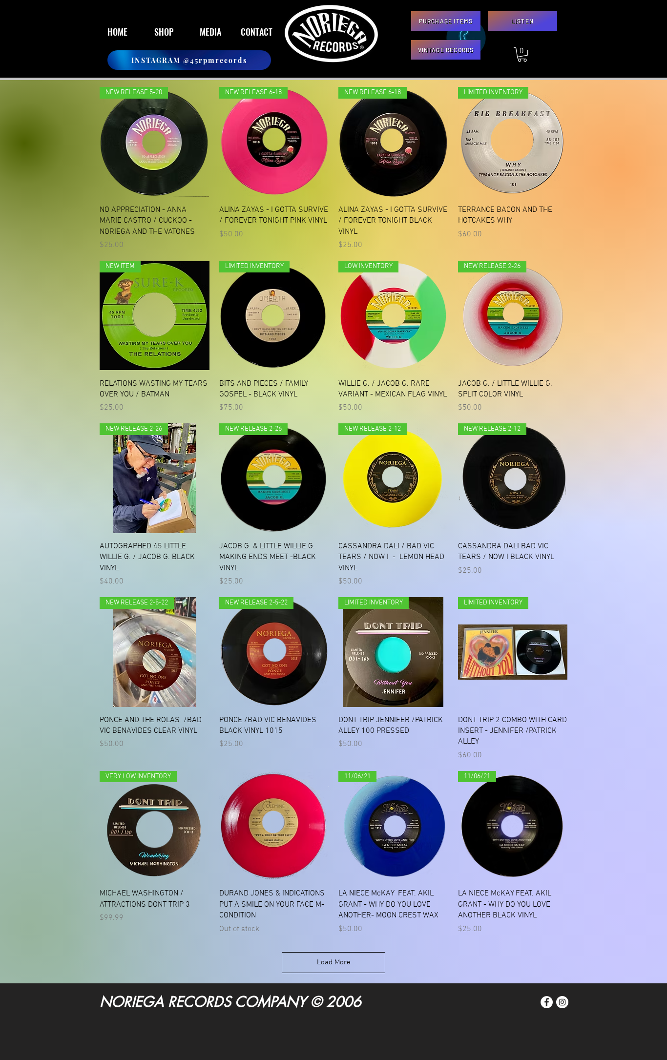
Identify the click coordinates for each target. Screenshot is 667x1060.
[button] (522, 54)
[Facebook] (547, 1002)
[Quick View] (274, 826)
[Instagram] (562, 1002)
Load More (334, 962)
